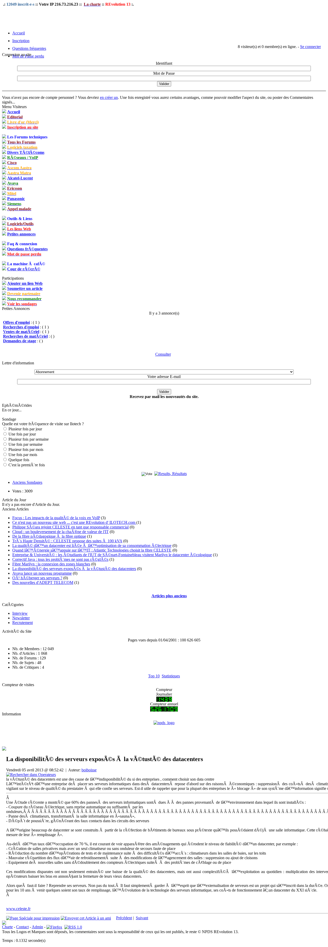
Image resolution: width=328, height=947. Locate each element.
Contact (22, 927)
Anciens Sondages (27, 482)
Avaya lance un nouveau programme (42, 573)
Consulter (163, 354)
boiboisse (89, 770)
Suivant (142, 918)
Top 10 (154, 676)
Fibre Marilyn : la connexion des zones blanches (51, 564)
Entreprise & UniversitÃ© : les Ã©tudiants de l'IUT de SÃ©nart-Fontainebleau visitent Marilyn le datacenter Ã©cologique (112, 555)
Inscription (20, 41)
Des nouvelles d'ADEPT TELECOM (42, 582)
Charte (7, 927)
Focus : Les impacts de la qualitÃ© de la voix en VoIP (56, 518)
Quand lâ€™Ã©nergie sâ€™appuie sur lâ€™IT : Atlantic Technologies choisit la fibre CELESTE (91, 550)
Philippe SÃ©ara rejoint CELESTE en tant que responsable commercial (70, 527)
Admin (37, 927)
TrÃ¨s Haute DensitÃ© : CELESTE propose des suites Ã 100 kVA (67, 541)
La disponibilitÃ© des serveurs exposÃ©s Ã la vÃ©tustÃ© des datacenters (74, 568)
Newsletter (21, 618)
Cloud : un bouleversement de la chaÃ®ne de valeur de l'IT (60, 531)
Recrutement (22, 622)
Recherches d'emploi (21, 327)
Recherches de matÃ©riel (25, 336)
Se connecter (310, 46)
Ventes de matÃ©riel (21, 331)
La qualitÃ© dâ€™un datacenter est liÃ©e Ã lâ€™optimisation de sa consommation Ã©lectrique (91, 545)
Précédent (124, 918)
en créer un (109, 97)
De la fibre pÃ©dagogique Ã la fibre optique (49, 536)
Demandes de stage (19, 341)
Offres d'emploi (16, 322)
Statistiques (171, 676)
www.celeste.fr (18, 908)
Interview (20, 613)
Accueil (18, 33)
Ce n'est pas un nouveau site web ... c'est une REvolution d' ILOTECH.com (74, 522)
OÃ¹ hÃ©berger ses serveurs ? (37, 578)
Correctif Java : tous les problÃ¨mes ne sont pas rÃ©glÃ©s (60, 559)
